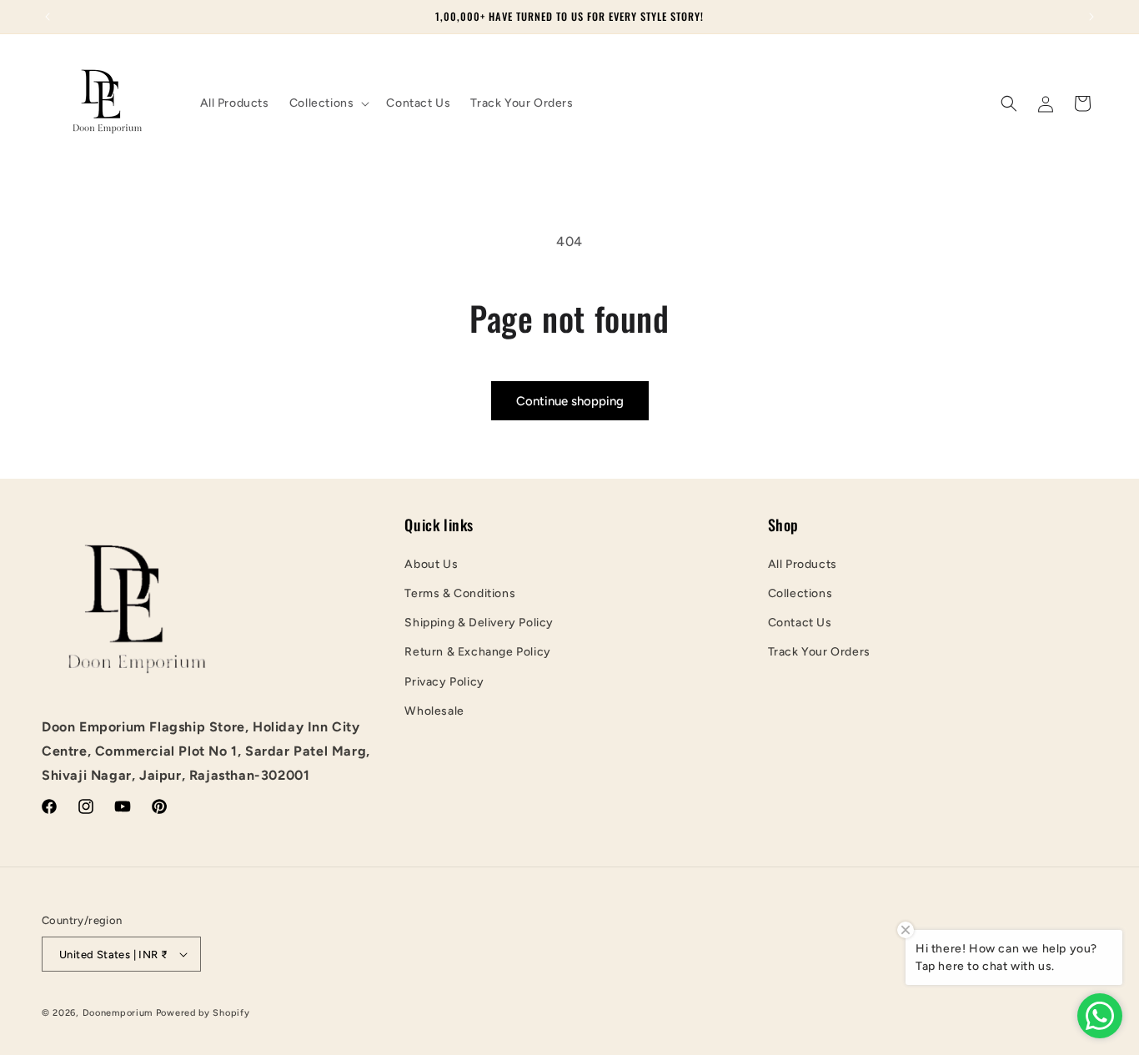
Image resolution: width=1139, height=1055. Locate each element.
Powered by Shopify (203, 1012)
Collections (800, 593)
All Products (802, 564)
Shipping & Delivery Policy (479, 622)
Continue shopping (570, 401)
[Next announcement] (1091, 17)
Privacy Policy (444, 682)
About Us (431, 564)
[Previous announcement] (47, 17)
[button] (328, 103)
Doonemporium (118, 1012)
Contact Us (800, 622)
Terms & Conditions (459, 593)
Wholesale (434, 711)
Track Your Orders (819, 652)
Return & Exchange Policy (477, 652)
